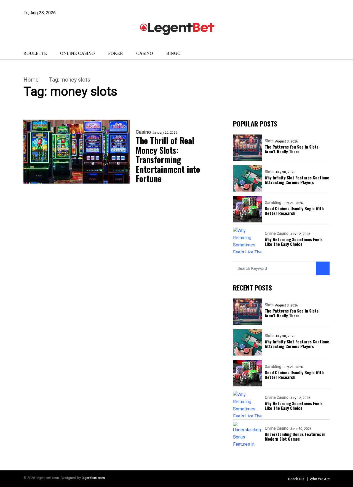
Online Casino (77, 53)
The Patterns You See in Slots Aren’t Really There (292, 149)
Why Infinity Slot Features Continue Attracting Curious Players (297, 180)
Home (31, 79)
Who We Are (320, 479)
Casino (144, 53)
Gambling (273, 203)
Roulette (35, 53)
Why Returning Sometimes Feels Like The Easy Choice (293, 242)
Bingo (173, 53)
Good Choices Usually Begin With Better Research (294, 211)
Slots (269, 141)
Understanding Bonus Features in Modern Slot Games (295, 437)
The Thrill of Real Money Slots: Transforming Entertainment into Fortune (168, 160)
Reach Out (296, 479)
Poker (115, 53)
